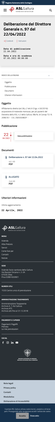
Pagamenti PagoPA (10, 324)
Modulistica (9, 396)
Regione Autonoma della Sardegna (19, 3)
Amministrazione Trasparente (14, 303)
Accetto (22, 415)
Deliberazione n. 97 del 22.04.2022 (26, 157)
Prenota (5, 326)
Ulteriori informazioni (13, 95)
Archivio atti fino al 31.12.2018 (15, 310)
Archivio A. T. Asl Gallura (12, 306)
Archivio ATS (7, 308)
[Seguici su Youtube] (16, 342)
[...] (15, 227)
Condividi (9, 41)
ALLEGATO (14, 177)
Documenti (9, 90)
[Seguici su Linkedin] (12, 342)
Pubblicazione (10, 86)
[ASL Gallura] (3, 3)
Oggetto (8, 82)
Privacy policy (10, 387)
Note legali (8, 383)
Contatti (7, 392)
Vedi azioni (22, 41)
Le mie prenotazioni (10, 329)
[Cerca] (50, 10)
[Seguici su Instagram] (7, 342)
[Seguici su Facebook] (3, 342)
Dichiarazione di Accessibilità (16, 401)
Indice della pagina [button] (10, 75)
